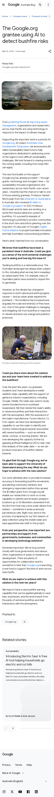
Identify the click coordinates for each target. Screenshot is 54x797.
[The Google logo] (7, 754)
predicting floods (17, 122)
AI (24, 621)
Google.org (8, 143)
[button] (50, 51)
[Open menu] (3, 4)
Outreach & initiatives (41, 16)
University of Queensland (37, 199)
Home (5, 16)
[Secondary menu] (48, 4)
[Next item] (13, 728)
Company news (20, 16)
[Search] (40, 4)
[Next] (49, 16)
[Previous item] (5, 728)
